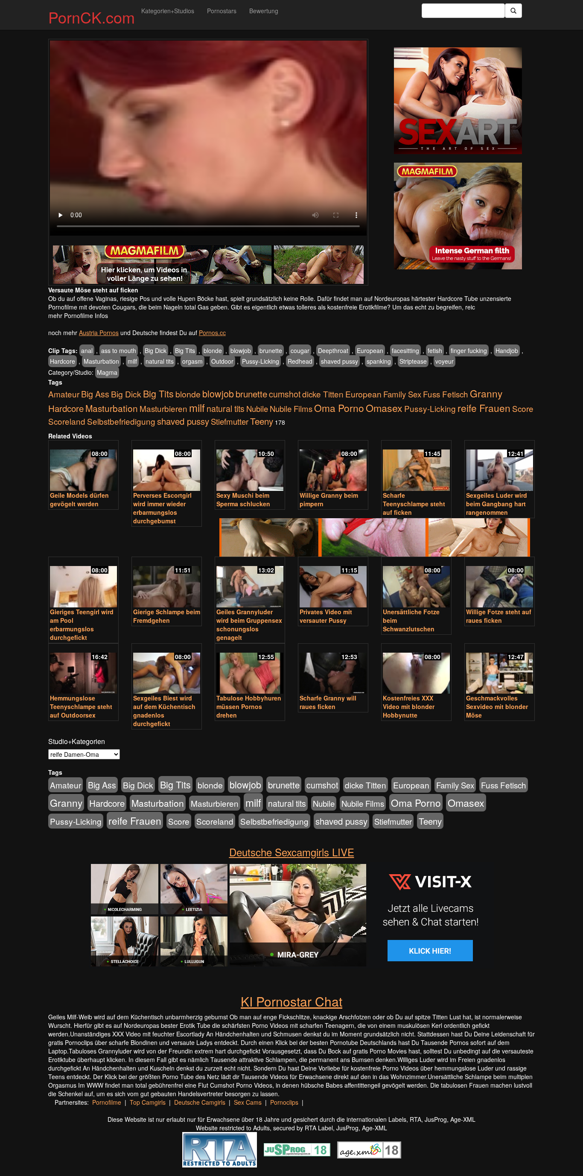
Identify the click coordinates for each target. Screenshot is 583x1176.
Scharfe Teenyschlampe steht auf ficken (414, 504)
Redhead (300, 361)
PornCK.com (91, 17)
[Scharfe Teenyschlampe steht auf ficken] (416, 466)
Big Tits (185, 350)
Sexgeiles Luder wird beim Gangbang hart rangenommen (496, 504)
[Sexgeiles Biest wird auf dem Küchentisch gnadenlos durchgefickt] (166, 669)
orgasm (192, 361)
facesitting (405, 350)
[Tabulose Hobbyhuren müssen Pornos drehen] (249, 669)
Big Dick (155, 350)
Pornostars (221, 10)
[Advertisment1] (458, 100)
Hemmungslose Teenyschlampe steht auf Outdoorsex (81, 706)
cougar (300, 350)
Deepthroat (333, 350)
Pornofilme (106, 1102)
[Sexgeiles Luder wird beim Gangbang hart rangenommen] (499, 466)
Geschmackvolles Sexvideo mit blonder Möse (497, 706)
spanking (379, 361)
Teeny (261, 420)
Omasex (384, 407)
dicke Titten (323, 394)
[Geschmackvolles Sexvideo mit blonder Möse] (499, 669)
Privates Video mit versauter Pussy (326, 615)
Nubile (257, 408)
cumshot (284, 394)
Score (522, 408)
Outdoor (222, 361)
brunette (270, 350)
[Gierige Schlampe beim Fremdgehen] (166, 582)
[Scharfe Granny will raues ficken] (333, 669)
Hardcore (62, 361)
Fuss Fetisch (445, 394)
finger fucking (469, 350)
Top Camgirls (148, 1102)
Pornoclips (284, 1102)
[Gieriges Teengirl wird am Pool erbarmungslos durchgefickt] (83, 582)
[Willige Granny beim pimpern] (333, 466)
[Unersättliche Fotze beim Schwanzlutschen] (416, 582)
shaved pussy (339, 361)
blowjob (240, 350)
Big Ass (95, 394)
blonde (213, 350)
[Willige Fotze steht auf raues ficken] (499, 582)
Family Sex (402, 394)
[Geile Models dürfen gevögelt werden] (83, 466)
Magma (107, 372)
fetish (435, 350)
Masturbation (101, 361)
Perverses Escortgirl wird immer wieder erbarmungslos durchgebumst (162, 508)
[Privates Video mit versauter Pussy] (333, 582)
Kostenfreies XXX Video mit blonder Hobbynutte (408, 706)
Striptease (413, 361)
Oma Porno (339, 407)
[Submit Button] (513, 10)
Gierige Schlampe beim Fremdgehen (166, 615)
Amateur (63, 394)
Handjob (507, 350)
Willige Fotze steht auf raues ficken (498, 615)
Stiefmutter (229, 421)
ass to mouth (118, 350)
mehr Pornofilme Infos (78, 315)
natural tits (160, 361)
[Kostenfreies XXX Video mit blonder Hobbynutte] (416, 669)
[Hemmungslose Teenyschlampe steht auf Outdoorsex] (83, 669)
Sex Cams (248, 1102)
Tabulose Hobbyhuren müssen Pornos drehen (248, 706)
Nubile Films (291, 408)
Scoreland (66, 421)
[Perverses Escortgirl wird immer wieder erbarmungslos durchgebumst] (166, 466)
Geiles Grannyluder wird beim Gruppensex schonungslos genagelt (249, 624)
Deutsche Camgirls (199, 1102)
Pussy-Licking (260, 361)
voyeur (444, 361)
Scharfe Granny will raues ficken (328, 702)
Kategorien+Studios (167, 10)
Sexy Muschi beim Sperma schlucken (243, 499)
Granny (486, 393)
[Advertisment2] (458, 216)
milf (132, 361)
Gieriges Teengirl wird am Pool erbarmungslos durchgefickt (82, 624)
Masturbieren (163, 408)
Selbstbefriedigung (121, 421)
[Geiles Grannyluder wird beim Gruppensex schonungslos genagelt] (249, 582)
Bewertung (263, 10)
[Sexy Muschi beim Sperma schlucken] (249, 466)
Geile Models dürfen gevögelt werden (79, 499)
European (370, 350)
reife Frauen (484, 407)
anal (87, 350)
